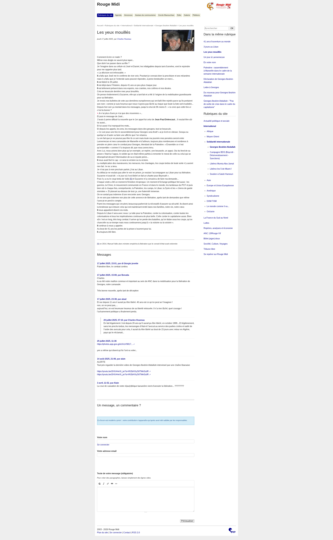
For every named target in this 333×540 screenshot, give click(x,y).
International (126, 25)
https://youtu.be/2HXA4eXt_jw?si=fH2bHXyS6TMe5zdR (123, 371)
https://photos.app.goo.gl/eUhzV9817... (115, 344)
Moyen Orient (213, 136)
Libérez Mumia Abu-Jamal (222, 164)
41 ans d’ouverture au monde (217, 41)
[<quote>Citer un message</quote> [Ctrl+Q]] (112, 483)
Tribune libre (209, 249)
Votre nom (102, 437)
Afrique (210, 131)
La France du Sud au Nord (216, 218)
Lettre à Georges (211, 87)
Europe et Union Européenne (220, 185)
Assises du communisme (145, 15)
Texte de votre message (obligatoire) (115, 473)
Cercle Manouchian (166, 15)
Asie (209, 180)
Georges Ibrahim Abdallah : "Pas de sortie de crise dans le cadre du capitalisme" (219, 104)
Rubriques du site (105, 15)
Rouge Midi (108, 4)
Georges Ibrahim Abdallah (166, 25)
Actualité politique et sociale (216, 121)
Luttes (206, 223)
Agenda (118, 15)
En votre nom (210, 62)
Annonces (128, 15)
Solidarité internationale (143, 25)
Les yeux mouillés (212, 52)
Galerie (187, 15)
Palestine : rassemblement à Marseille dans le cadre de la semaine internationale (218, 70)
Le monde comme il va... (218, 206)
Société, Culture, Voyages (216, 244)
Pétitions (196, 15)
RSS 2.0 (136, 532)
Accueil (100, 25)
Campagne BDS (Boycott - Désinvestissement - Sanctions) (222, 155)
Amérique (211, 191)
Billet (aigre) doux (212, 238)
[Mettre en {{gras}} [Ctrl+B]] (99, 483)
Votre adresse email (106, 451)
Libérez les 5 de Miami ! (221, 169)
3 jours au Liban (211, 47)
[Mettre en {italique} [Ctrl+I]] (104, 483)
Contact (126, 532)
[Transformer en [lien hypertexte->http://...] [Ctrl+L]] (108, 483)
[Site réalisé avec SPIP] (232, 531)
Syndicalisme (213, 196)
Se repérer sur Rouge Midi (216, 254)
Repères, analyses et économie (218, 228)
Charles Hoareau (124, 39)
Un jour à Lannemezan (214, 57)
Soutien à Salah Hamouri (221, 174)
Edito (179, 15)
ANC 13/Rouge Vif (212, 233)
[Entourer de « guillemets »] (116, 483)
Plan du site (102, 532)
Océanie (210, 211)
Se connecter (103, 445)
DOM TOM (212, 201)
